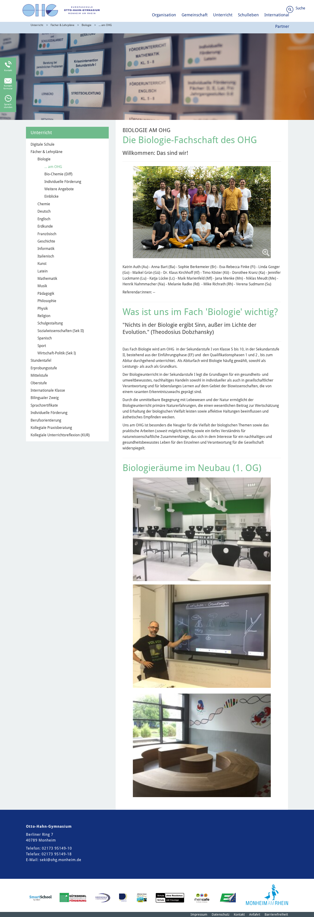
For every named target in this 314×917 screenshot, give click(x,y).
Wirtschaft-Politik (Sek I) (56, 353)
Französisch (46, 234)
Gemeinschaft (195, 14)
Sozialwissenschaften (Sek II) (60, 331)
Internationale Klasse (48, 390)
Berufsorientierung (46, 420)
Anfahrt (254, 914)
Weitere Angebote (59, 189)
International (276, 14)
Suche (300, 8)
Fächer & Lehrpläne (62, 25)
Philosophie (46, 301)
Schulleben (248, 14)
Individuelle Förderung (62, 181)
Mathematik (47, 278)
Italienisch (45, 256)
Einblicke (51, 196)
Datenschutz (220, 914)
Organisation (164, 14)
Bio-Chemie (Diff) (58, 174)
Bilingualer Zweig (45, 398)
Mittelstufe (39, 375)
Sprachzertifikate (44, 405)
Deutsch (44, 211)
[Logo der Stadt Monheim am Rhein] (267, 895)
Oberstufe (39, 383)
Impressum (199, 914)
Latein (42, 271)
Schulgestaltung (50, 323)
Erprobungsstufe (44, 368)
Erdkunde (45, 226)
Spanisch (44, 338)
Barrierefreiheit (276, 914)
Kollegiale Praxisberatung (51, 427)
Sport (41, 346)
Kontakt (239, 914)
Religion (43, 316)
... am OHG (105, 25)
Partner (282, 26)
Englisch (43, 219)
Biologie (86, 25)
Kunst (41, 263)
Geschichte (46, 241)
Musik (42, 286)
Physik (42, 308)
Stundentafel (41, 360)
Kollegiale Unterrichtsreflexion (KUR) (60, 435)
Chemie (43, 204)
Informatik (45, 248)
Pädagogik (45, 293)
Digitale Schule (42, 144)
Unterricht (222, 14)
